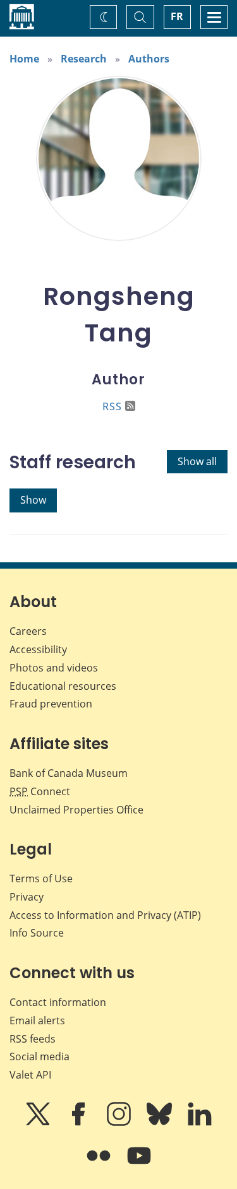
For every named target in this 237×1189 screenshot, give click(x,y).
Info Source (36, 933)
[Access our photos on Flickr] (100, 1164)
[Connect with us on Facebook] (79, 1123)
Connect (39, 791)
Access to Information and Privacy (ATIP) (105, 915)
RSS (112, 406)
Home (24, 59)
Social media (39, 1056)
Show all (197, 461)
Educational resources (62, 686)
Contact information (57, 1002)
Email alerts (37, 1020)
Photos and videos (53, 668)
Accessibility (38, 649)
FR (177, 16)
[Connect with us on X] (39, 1123)
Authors (148, 59)
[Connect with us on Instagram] (120, 1123)
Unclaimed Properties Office (76, 810)
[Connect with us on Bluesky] (160, 1123)
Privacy (26, 897)
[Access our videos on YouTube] (139, 1164)
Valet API (30, 1075)
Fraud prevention (50, 704)
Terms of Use (41, 878)
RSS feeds (32, 1039)
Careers (28, 631)
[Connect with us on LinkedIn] (200, 1123)
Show (33, 500)
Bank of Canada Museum (68, 773)
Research (84, 59)
